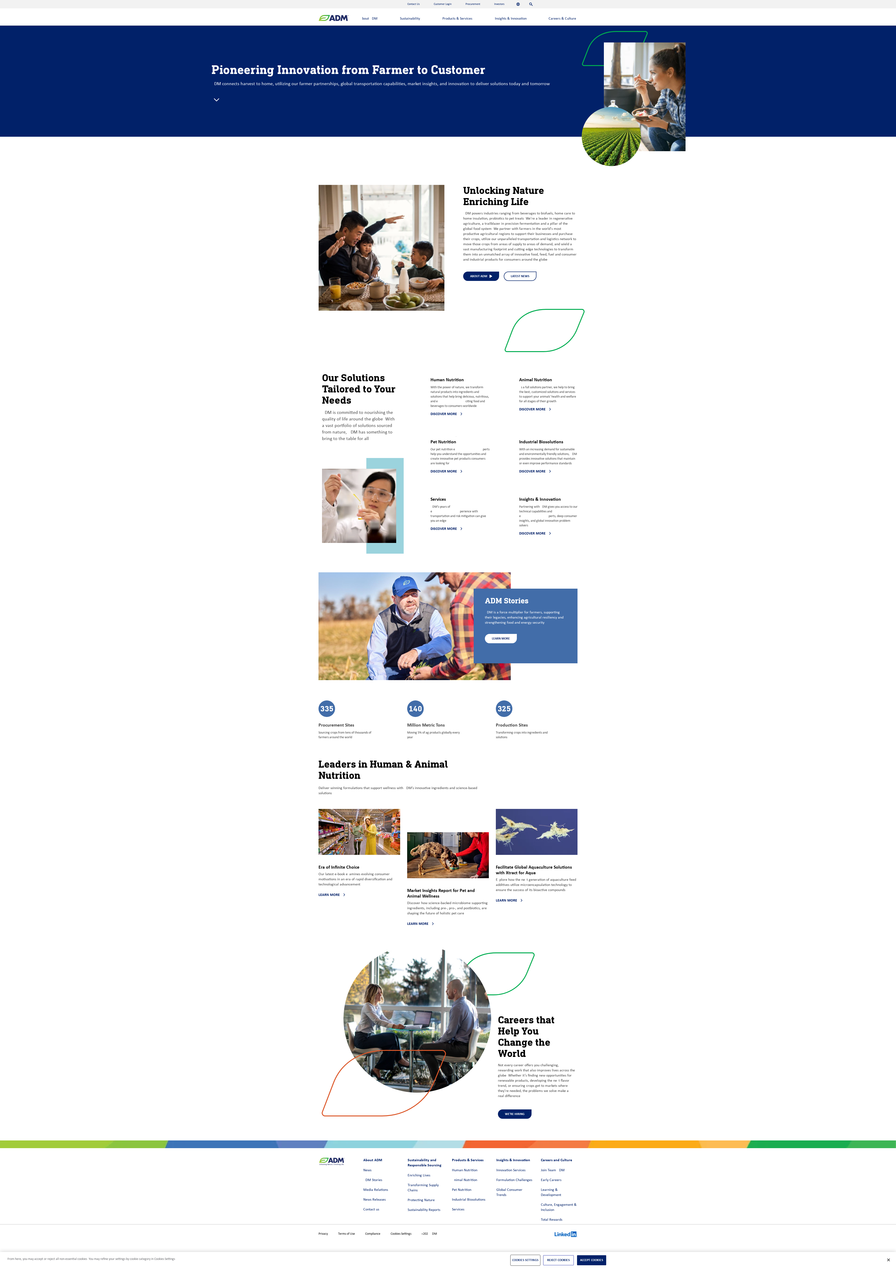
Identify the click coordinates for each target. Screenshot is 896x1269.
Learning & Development (551, 1192)
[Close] (888, 1260)
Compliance (372, 1234)
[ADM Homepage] (333, 18)
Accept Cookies (591, 1260)
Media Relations (375, 1190)
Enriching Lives (419, 1175)
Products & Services (457, 19)
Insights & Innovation (511, 19)
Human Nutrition (464, 1170)
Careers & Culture (562, 19)
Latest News (520, 276)
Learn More (501, 638)
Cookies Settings (401, 1234)
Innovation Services (510, 1170)
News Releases (374, 1200)
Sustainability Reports (424, 1210)
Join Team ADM (553, 1170)
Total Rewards (551, 1220)
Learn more (329, 894)
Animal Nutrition (464, 1180)
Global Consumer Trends (509, 1192)
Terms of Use (346, 1234)
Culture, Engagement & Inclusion (559, 1207)
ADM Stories (372, 1180)
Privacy (323, 1234)
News (367, 1170)
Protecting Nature (421, 1200)
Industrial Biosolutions (468, 1200)
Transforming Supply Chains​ (423, 1187)
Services (458, 1209)
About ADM (369, 19)
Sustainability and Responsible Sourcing (424, 1162)
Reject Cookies (558, 1260)
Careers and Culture (556, 1160)
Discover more (443, 414)
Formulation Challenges (514, 1180)
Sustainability (410, 19)
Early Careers (551, 1180)
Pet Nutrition (461, 1190)
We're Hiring (515, 1114)
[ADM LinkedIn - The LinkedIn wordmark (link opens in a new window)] (566, 1234)
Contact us (371, 1209)
